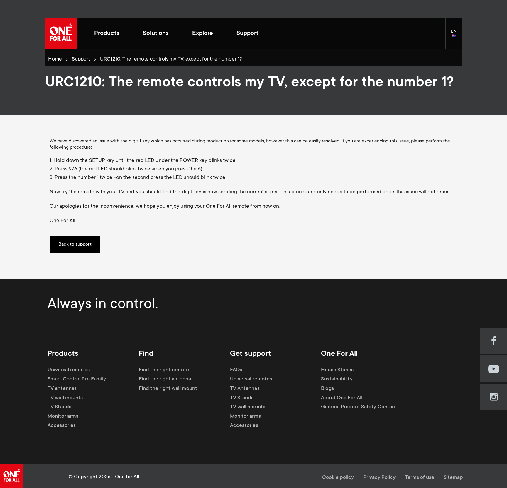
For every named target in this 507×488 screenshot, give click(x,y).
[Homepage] (61, 33)
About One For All (341, 398)
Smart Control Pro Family (77, 379)
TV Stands (59, 407)
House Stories (337, 370)
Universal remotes (69, 370)
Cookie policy (338, 478)
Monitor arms (63, 417)
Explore (202, 33)
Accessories (62, 426)
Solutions (156, 33)
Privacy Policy (379, 478)
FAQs (236, 370)
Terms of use (419, 478)
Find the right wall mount (168, 389)
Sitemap (453, 478)
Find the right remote (164, 370)
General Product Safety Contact (359, 407)
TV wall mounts (65, 398)
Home (55, 59)
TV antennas (62, 389)
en (456, 36)
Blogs (327, 389)
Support (247, 33)
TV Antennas (245, 389)
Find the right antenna (165, 379)
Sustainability (336, 379)
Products (106, 33)
